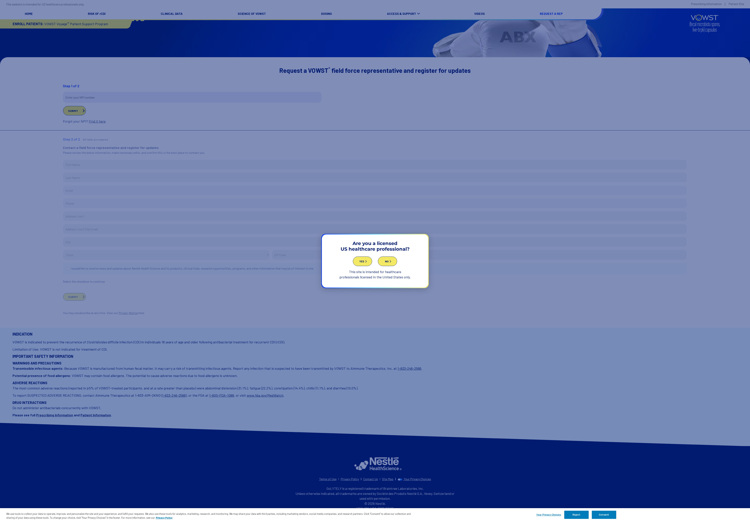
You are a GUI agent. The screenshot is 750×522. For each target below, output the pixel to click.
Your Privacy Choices (548, 514)
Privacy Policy (164, 517)
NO (387, 261)
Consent (604, 514)
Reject (576, 514)
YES (361, 261)
